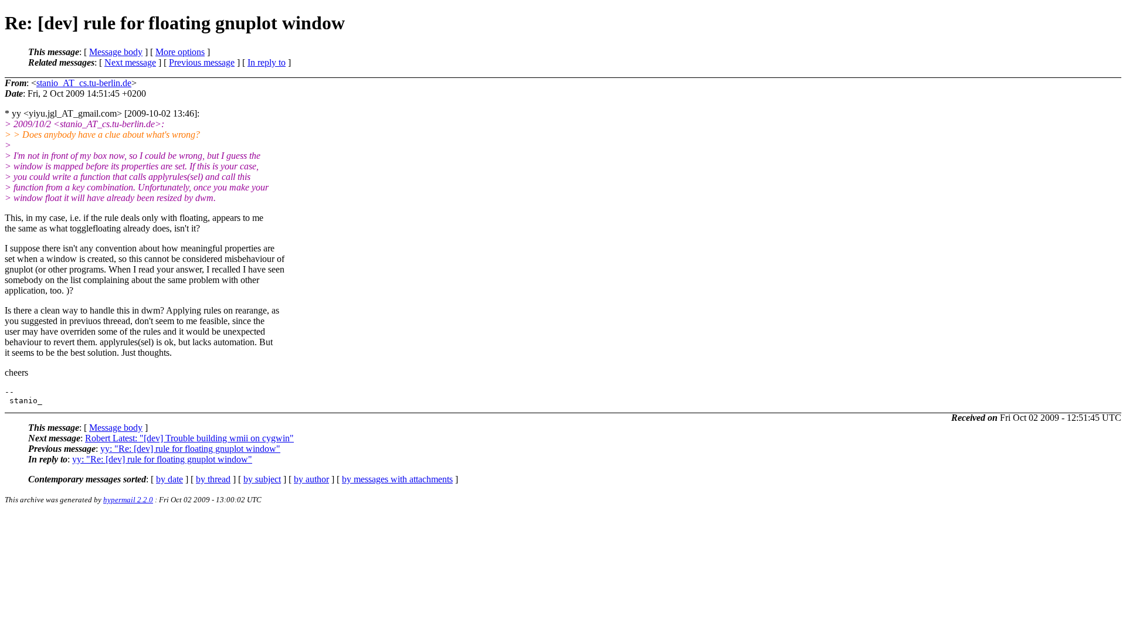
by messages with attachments (397, 479)
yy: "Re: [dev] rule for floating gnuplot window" (190, 449)
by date (169, 479)
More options (180, 52)
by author (311, 479)
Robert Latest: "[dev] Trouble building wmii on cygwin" (189, 438)
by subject (262, 479)
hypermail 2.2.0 (128, 499)
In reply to (266, 62)
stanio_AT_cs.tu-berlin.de (83, 83)
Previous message (202, 62)
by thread (213, 479)
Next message (130, 62)
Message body (116, 52)
